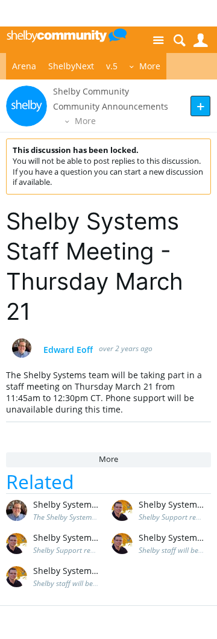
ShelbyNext (71, 66)
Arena (24, 66)
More (149, 66)
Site (158, 40)
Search (179, 40)
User (200, 40)
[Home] (66, 34)
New (200, 106)
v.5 (112, 66)
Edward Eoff (68, 350)
